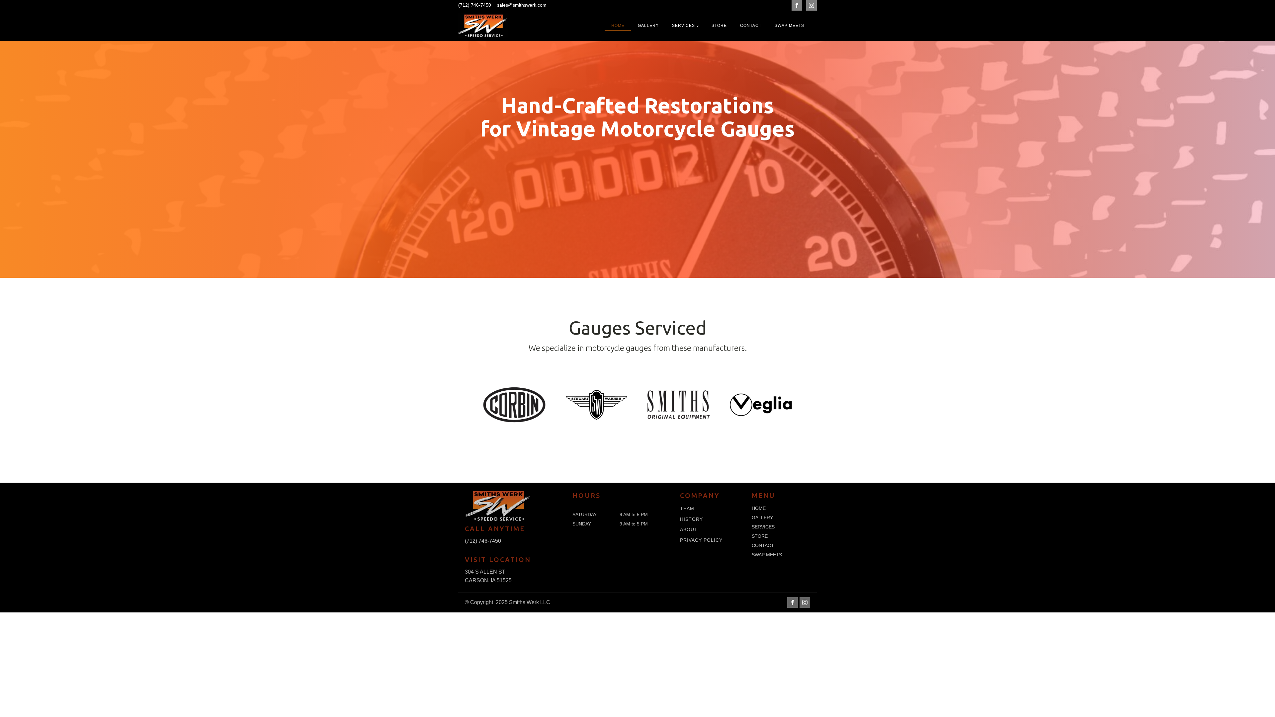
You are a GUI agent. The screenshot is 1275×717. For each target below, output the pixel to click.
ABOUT (689, 529)
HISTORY (691, 519)
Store (719, 25)
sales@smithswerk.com (522, 5)
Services (683, 25)
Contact (750, 25)
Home (618, 25)
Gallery (648, 25)
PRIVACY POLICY (701, 540)
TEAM (687, 508)
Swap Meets (789, 25)
